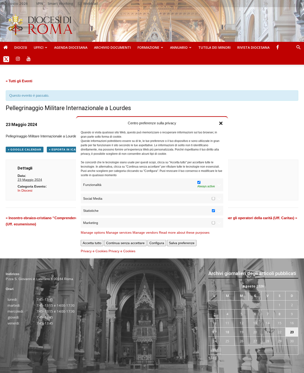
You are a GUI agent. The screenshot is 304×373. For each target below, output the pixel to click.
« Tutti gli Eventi (19, 81)
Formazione (148, 47)
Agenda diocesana (70, 47)
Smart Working (60, 3)
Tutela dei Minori (214, 47)
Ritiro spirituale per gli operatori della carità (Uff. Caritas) (248, 218)
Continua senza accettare (125, 243)
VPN (39, 3)
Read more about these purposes (184, 232)
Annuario (179, 47)
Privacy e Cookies (94, 251)
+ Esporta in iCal (63, 149)
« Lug (212, 357)
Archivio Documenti (112, 47)
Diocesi (20, 47)
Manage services (119, 232)
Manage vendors (145, 232)
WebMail (90, 3)
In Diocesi (25, 190)
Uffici (38, 47)
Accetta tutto (92, 243)
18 (227, 332)
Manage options (93, 232)
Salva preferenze (182, 243)
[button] (220, 123)
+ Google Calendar (24, 149)
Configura (156, 243)
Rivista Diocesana (253, 47)
